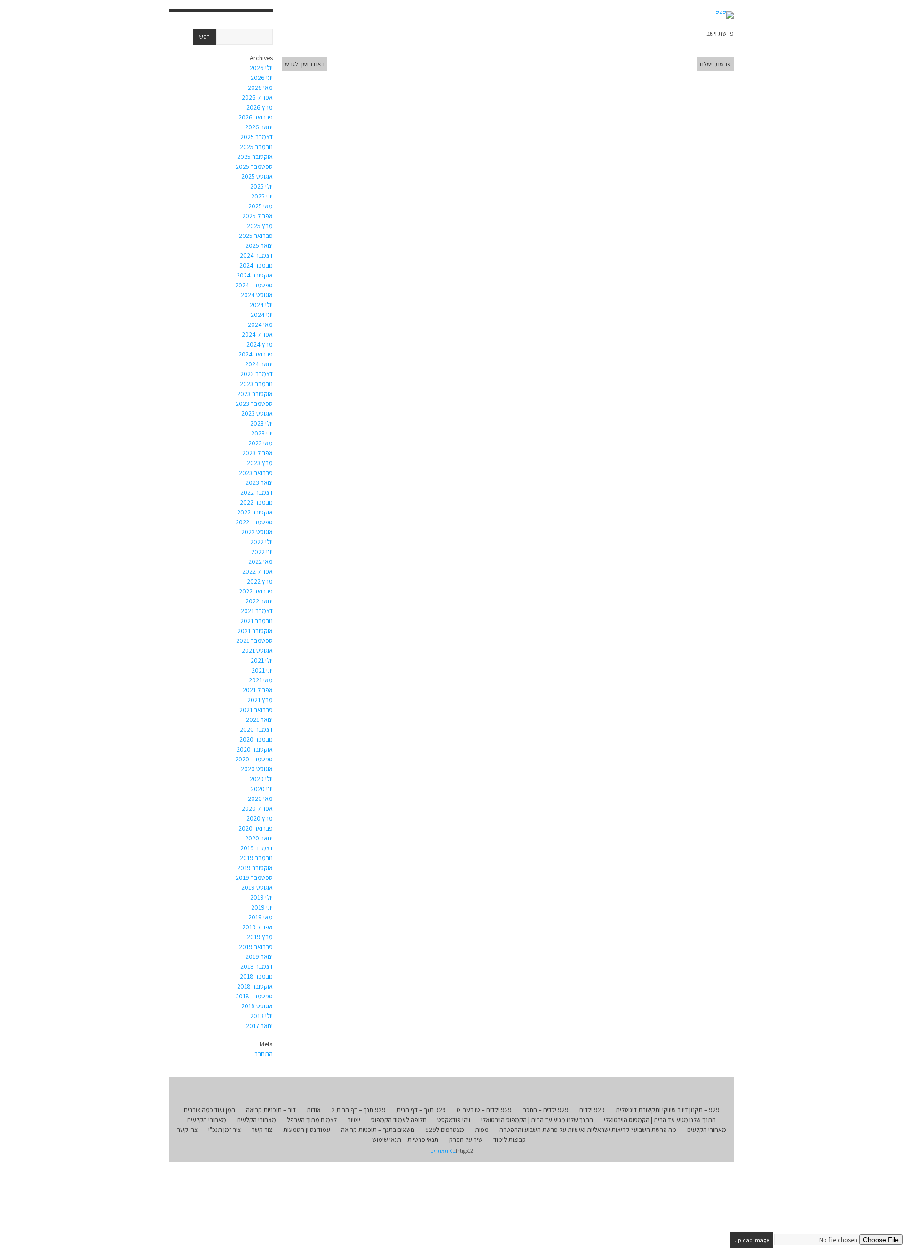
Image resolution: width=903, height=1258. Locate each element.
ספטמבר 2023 (254, 403)
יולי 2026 (261, 67)
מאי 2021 (261, 680)
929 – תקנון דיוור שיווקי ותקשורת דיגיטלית (668, 1110)
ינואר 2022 (259, 601)
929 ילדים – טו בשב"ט (484, 1110)
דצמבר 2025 (256, 137)
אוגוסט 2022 (257, 532)
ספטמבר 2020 (254, 759)
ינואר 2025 (259, 245)
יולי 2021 (262, 660)
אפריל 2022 (257, 571)
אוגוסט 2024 (257, 295)
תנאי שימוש (386, 1139)
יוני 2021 (262, 670)
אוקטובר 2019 (255, 867)
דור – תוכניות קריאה (271, 1110)
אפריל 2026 (257, 97)
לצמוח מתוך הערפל (312, 1120)
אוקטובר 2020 (255, 749)
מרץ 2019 (260, 937)
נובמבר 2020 (256, 739)
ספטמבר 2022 (254, 522)
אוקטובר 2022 (255, 512)
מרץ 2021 (260, 700)
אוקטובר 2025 (255, 156)
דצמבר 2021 (257, 611)
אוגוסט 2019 (257, 887)
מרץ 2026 (259, 107)
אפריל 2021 (258, 690)
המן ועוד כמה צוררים (209, 1110)
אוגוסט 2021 (257, 650)
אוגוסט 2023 (257, 413)
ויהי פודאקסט (453, 1120)
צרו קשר (187, 1129)
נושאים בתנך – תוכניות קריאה (377, 1129)
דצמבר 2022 (256, 492)
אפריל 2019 (257, 927)
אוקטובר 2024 (255, 275)
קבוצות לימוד (509, 1139)
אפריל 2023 (257, 453)
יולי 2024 (261, 305)
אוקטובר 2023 (255, 393)
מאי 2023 (260, 443)
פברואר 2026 (255, 117)
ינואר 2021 (259, 719)
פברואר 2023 (256, 472)
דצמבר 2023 (256, 374)
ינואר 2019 (259, 956)
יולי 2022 (261, 542)
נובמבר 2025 (256, 146)
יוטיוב (354, 1120)
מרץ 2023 (260, 463)
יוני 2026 (262, 77)
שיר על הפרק (466, 1139)
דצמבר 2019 (256, 848)
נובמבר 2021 (256, 621)
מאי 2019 (260, 917)
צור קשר (262, 1129)
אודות (314, 1110)
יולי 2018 (261, 1016)
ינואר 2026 (259, 127)
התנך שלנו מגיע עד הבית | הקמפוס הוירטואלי (660, 1120)
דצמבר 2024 (256, 255)
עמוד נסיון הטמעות (306, 1129)
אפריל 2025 (257, 216)
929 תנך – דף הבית (421, 1110)
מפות (482, 1129)
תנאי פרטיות (422, 1139)
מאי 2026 (260, 87)
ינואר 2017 (259, 1025)
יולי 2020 (261, 779)
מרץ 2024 (259, 344)
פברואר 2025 (256, 235)
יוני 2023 (262, 433)
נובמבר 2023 (256, 384)
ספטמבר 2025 (254, 166)
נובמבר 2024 (256, 265)
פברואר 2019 (256, 946)
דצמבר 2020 (256, 729)
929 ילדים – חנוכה (546, 1110)
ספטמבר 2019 (254, 877)
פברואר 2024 (255, 354)
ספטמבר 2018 (254, 996)
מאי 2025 (260, 206)
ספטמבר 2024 (254, 285)
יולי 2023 (261, 423)
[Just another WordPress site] (724, 15)
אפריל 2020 (257, 808)
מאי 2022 (260, 561)
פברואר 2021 (256, 709)
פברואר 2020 (255, 828)
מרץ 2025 (260, 226)
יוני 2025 (262, 196)
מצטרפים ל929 (444, 1129)
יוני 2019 (262, 907)
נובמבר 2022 (256, 502)
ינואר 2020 (259, 838)
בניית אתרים (443, 1150)
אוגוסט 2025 (257, 176)
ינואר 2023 (259, 482)
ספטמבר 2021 (254, 640)
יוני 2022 (262, 551)
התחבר (263, 1054)
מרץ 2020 (259, 818)
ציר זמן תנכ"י (224, 1129)
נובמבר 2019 (256, 858)
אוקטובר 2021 (255, 630)
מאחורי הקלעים (256, 1120)
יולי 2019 (261, 897)
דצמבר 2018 (256, 966)
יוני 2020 (262, 788)
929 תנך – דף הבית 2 (359, 1110)
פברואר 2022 (256, 591)
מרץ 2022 (260, 581)
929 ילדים (592, 1110)
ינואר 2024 (259, 364)
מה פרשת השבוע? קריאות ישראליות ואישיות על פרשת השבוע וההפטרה (587, 1129)
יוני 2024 (262, 314)
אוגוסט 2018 (257, 1006)
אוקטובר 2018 (255, 986)
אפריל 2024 (257, 334)
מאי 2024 (260, 324)
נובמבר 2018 (256, 976)
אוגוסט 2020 (257, 769)
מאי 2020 (260, 798)
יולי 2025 (261, 186)
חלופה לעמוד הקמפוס (399, 1120)
